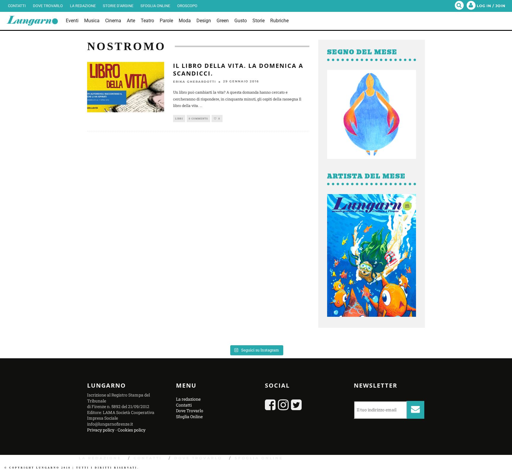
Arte (131, 20)
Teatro (147, 20)
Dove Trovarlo (48, 6)
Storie (258, 20)
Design (203, 20)
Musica (92, 20)
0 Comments (198, 118)
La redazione (83, 6)
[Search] (459, 6)
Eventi (72, 20)
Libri (179, 118)
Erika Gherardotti (194, 82)
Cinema (113, 20)
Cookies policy (131, 430)
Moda (185, 20)
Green (223, 20)
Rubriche (279, 20)
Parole (166, 20)
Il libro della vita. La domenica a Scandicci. (238, 69)
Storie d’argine (118, 6)
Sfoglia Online (155, 6)
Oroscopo (187, 6)
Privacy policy (100, 430)
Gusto (240, 20)
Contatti (17, 6)
